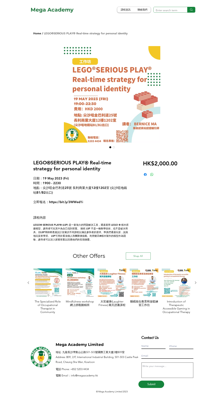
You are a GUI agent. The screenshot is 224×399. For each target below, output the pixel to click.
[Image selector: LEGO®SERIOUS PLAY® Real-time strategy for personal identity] (110, 147)
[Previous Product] (28, 283)
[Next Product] (196, 283)
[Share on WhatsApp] (152, 174)
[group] (112, 293)
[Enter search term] (191, 9)
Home (37, 33)
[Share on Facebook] (145, 174)
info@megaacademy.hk (84, 375)
